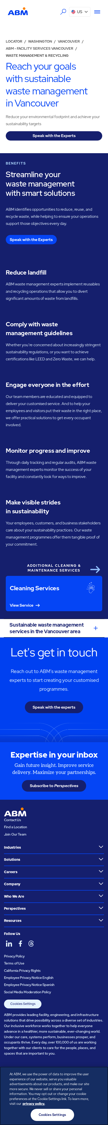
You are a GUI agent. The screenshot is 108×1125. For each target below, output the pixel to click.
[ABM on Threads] (31, 944)
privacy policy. (34, 1104)
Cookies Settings (22, 1004)
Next (94, 569)
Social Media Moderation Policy (27, 992)
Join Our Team (15, 834)
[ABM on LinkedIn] (9, 944)
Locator (14, 41)
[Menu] (95, 12)
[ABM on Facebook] (20, 944)
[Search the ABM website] (63, 12)
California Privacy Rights (22, 970)
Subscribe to (54, 785)
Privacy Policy (14, 956)
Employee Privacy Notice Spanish (29, 984)
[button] (79, 12)
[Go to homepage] (18, 11)
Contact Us (12, 820)
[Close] (99, 1074)
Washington (40, 41)
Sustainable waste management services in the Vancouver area (46, 628)
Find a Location (15, 827)
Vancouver (69, 41)
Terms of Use (14, 963)
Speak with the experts (54, 707)
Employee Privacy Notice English (29, 977)
